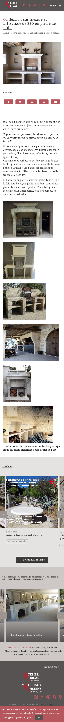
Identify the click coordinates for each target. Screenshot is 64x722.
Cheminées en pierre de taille (26, 635)
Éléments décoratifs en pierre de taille (46, 651)
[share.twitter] (20, 101)
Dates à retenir (17, 541)
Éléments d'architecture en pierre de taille (33, 654)
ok (39, 717)
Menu (53, 5)
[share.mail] (55, 101)
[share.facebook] (8, 101)
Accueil (6, 32)
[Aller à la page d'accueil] (11, 5)
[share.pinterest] (32, 101)
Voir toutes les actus (34, 559)
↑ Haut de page (51, 666)
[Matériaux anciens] (32, 688)
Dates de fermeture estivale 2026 (24, 535)
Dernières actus (19, 32)
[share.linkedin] (44, 101)
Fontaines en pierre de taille (45, 647)
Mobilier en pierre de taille (16, 651)
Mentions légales (48, 704)
